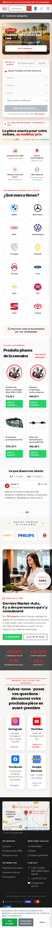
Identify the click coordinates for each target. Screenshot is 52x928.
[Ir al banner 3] (29, 51)
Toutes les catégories (14, 16)
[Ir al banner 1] (21, 51)
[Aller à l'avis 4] (29, 512)
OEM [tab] (42, 63)
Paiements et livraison (12, 868)
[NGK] (39, 535)
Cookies (32, 851)
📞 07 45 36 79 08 (35, 637)
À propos (6, 846)
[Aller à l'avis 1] (22, 512)
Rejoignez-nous (9, 855)
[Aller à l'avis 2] (24, 512)
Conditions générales (38, 855)
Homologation (9, 877)
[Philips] (16, 535)
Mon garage (40, 114)
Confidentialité (34, 846)
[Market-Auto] (4, 8)
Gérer (42, 922)
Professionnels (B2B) (12, 851)
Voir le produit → (12, 404)
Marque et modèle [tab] (9, 63)
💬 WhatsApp (12, 637)
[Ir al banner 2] (25, 51)
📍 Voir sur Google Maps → (13, 833)
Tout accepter (9, 922)
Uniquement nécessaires (25, 922)
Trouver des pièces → (26, 108)
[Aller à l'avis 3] (27, 512)
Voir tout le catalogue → (41, 355)
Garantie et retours (11, 872)
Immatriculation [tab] (26, 63)
